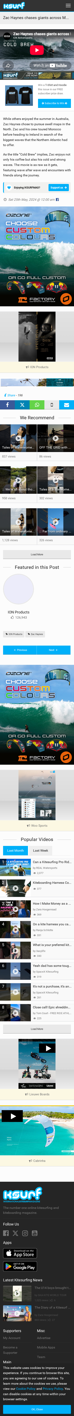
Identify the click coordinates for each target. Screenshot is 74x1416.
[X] (16, 1234)
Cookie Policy (26, 1389)
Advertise (43, 1338)
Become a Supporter (10, 1350)
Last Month (15, 850)
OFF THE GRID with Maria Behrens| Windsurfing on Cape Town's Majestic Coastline (56, 447)
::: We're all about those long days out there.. (19, 489)
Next (52, 650)
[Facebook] (6, 1234)
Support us (57, 187)
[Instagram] (25, 1234)
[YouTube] (34, 1234)
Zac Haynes (36, 634)
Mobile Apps (46, 1347)
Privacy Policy (53, 1389)
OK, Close (37, 1409)
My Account (11, 1338)
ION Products (18, 612)
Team (41, 1357)
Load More (37, 554)
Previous (21, 650)
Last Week (40, 850)
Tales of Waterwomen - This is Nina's (19, 447)
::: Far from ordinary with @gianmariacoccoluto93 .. (56, 531)
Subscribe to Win (54, 103)
